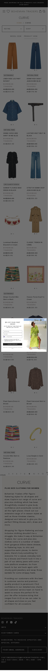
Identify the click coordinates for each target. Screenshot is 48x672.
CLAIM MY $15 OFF (12, 344)
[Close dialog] (45, 320)
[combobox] (5, 337)
